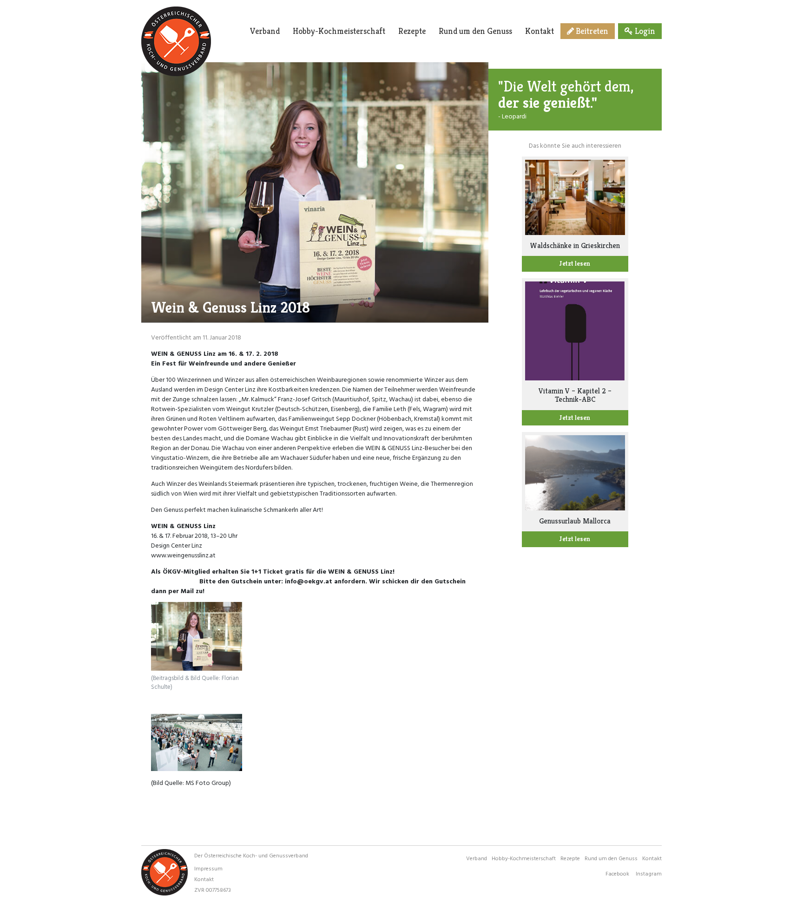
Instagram (649, 873)
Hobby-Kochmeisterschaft (339, 31)
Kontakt (539, 31)
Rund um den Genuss (475, 31)
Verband (265, 31)
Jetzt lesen (574, 263)
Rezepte (412, 31)
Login (644, 31)
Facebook (617, 873)
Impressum (208, 868)
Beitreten (591, 31)
